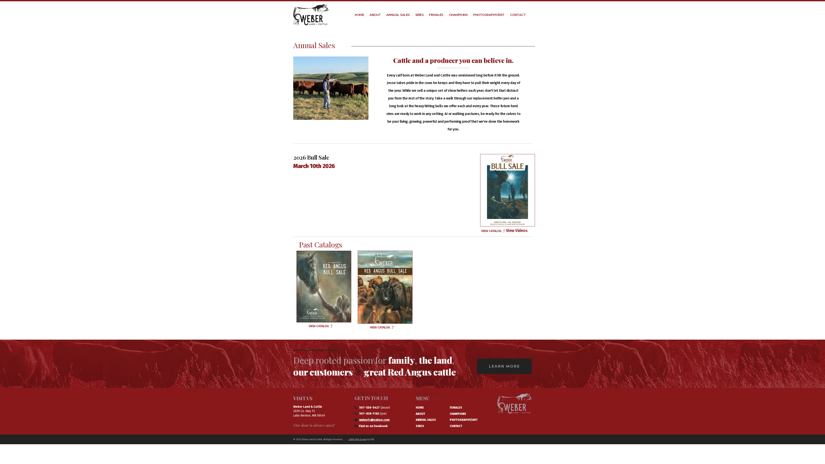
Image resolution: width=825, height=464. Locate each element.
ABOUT (420, 414)
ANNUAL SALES (426, 420)
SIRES (420, 426)
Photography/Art (488, 15)
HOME (420, 407)
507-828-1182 (369, 413)
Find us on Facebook (373, 426)
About (375, 15)
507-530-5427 (369, 407)
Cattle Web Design (357, 439)
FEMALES (456, 407)
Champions (458, 15)
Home (359, 15)
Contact (518, 15)
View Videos (517, 230)
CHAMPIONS (458, 414)
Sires (419, 15)
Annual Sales (398, 15)
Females (436, 15)
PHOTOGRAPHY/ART (464, 420)
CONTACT (456, 426)
